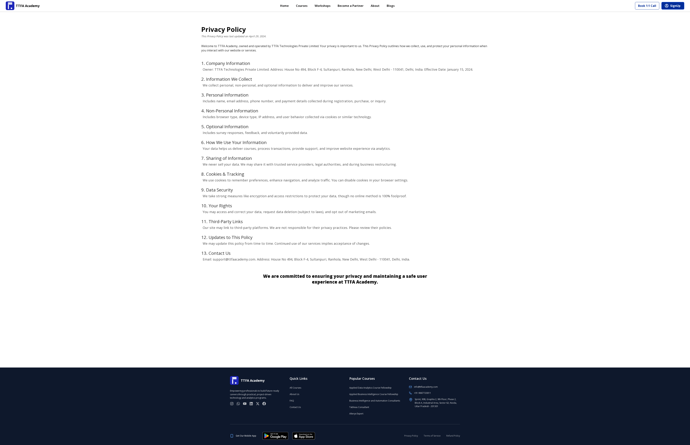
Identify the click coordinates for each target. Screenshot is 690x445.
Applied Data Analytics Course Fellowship (370, 387)
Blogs (391, 6)
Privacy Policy (411, 435)
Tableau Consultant (359, 407)
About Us (294, 394)
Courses (301, 6)
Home (284, 6)
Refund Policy (453, 435)
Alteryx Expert (356, 413)
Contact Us (295, 407)
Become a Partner (351, 6)
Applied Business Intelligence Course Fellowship (373, 394)
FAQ (292, 400)
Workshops (322, 6)
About (375, 6)
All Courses (295, 387)
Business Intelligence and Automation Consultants (374, 400)
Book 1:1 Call (647, 6)
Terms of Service (432, 435)
